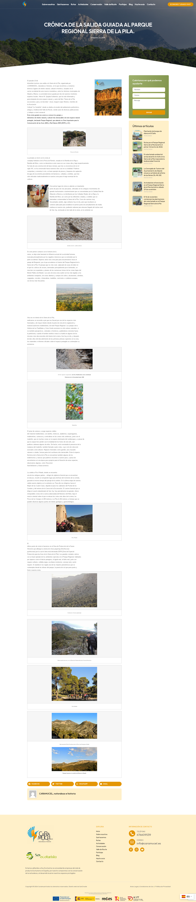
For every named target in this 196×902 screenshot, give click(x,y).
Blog (130, 4)
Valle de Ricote (110, 4)
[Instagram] (137, 850)
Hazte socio (140, 4)
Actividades (83, 4)
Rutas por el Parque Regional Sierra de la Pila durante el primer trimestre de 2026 (154, 145)
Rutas (73, 4)
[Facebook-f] (131, 850)
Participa (123, 4)
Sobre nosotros (48, 4)
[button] (38, 784)
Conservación (96, 4)
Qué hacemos (63, 4)
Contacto (151, 4)
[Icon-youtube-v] (142, 850)
